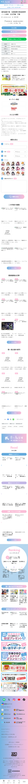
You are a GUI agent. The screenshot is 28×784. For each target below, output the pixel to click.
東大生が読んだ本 (19, 423)
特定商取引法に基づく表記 (14, 746)
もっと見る (14, 268)
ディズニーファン (5, 731)
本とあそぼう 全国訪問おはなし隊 (8, 737)
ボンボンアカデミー (5, 729)
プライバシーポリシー (18, 744)
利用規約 (17, 742)
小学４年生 (9, 426)
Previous (1, 465)
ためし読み (21, 5)
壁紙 (10, 7)
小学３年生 (4, 426)
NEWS (6, 5)
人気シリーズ (14, 5)
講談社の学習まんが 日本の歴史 (8, 734)
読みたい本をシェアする (15, 39)
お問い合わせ (11, 742)
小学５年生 (15, 426)
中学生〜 (3, 428)
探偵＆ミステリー (5, 423)
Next (26, 465)
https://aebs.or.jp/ (14, 766)
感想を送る (15, 197)
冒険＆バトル (12, 423)
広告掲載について (8, 744)
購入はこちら (14, 31)
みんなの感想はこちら (14, 35)
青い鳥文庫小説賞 (17, 7)
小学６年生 (21, 426)
